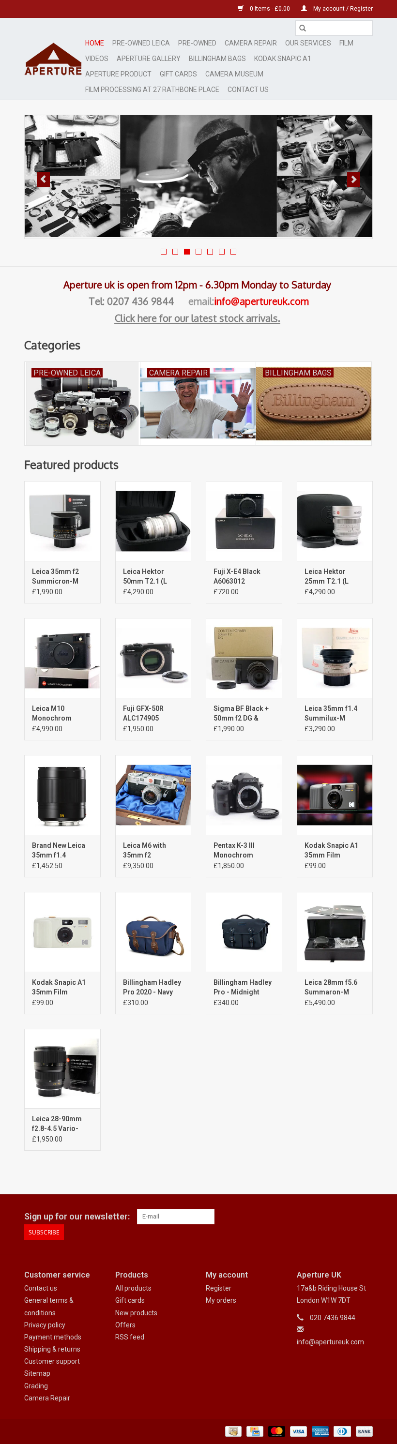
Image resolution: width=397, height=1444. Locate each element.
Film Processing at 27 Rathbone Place (152, 89)
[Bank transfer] (362, 1431)
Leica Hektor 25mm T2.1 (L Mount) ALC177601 (335, 577)
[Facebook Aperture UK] (331, 1216)
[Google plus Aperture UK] (348, 1216)
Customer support (52, 1361)
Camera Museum (234, 74)
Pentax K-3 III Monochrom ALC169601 (234, 851)
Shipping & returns (52, 1349)
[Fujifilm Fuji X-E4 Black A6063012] (244, 521)
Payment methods (52, 1337)
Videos (96, 58)
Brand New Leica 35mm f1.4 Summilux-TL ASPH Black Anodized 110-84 (59, 851)
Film (346, 43)
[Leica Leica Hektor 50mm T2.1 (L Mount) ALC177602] (153, 521)
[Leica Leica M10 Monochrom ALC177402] (62, 658)
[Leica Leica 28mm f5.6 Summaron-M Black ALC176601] (335, 932)
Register (218, 1288)
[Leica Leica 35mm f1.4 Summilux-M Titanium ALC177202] (335, 658)
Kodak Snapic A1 (282, 58)
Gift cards (178, 74)
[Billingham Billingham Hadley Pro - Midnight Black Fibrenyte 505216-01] (244, 932)
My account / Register (342, 8)
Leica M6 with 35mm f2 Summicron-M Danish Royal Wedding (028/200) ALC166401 (153, 851)
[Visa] (297, 1431)
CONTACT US (248, 89)
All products (133, 1288)
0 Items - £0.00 (269, 8)
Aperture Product (118, 74)
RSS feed (129, 1337)
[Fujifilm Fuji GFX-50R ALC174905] (153, 658)
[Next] (353, 179)
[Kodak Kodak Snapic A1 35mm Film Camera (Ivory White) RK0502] (62, 932)
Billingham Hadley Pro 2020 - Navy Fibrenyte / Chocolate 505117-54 (153, 987)
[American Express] (319, 1431)
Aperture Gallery (149, 58)
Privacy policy (44, 1325)
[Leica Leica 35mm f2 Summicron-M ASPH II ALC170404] (62, 521)
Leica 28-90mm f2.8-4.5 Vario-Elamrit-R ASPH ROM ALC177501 (58, 1124)
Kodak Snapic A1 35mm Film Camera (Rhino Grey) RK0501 (331, 851)
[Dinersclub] (341, 1431)
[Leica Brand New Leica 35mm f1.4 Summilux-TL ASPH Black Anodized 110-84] (62, 795)
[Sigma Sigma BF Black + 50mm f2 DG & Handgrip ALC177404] (244, 658)
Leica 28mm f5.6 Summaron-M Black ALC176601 (332, 987)
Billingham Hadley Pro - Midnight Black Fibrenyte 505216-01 (243, 987)
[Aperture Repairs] (198, 176)
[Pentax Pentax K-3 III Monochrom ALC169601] (244, 795)
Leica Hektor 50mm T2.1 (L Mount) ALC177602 (153, 577)
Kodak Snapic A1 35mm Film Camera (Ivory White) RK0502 (59, 987)
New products (136, 1313)
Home (94, 43)
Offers (125, 1325)
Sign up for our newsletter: (77, 1216)
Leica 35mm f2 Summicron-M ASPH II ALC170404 (62, 577)
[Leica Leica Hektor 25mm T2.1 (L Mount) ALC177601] (335, 521)
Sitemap (37, 1373)
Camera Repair (251, 43)
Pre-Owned (197, 43)
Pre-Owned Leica (141, 43)
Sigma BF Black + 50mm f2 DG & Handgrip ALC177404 (241, 714)
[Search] (302, 28)
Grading (36, 1386)
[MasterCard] (276, 1431)
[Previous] (43, 179)
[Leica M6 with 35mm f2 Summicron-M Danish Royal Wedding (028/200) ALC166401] (153, 795)
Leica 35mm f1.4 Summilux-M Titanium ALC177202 (331, 714)
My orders (221, 1300)
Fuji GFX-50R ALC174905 (143, 713)
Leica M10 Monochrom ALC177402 (52, 714)
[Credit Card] (253, 1431)
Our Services (308, 43)
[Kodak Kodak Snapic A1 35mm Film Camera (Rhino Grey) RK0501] (335, 795)
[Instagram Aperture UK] (365, 1216)
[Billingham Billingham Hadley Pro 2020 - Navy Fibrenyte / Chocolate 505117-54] (153, 932)
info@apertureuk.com (261, 301)
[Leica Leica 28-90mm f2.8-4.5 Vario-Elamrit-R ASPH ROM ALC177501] (62, 1069)
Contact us (40, 1288)
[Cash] (232, 1431)
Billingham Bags (217, 58)
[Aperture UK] (53, 59)
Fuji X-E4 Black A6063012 (237, 576)
